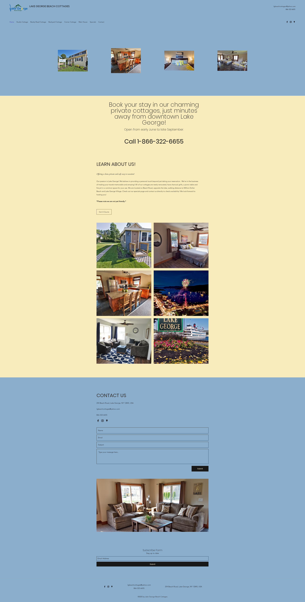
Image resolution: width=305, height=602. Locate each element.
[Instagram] (291, 22)
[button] (124, 245)
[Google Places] (294, 22)
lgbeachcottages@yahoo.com (285, 6)
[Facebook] (287, 22)
